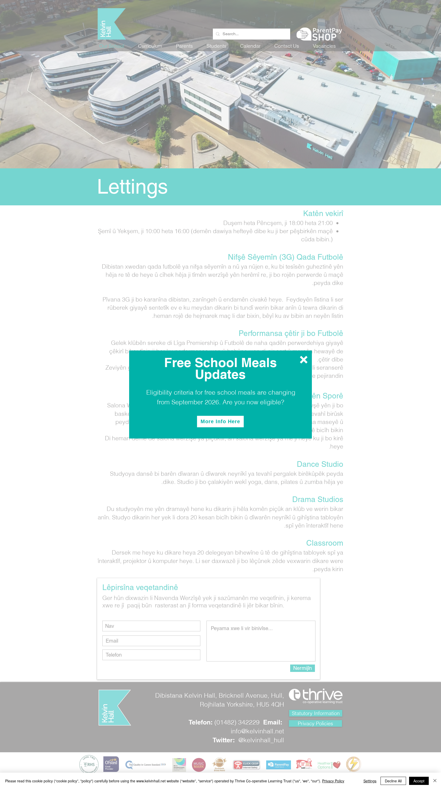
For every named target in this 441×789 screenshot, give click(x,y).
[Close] (435, 781)
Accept (418, 780)
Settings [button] (369, 780)
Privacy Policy (333, 780)
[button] (304, 360)
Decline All (393, 780)
